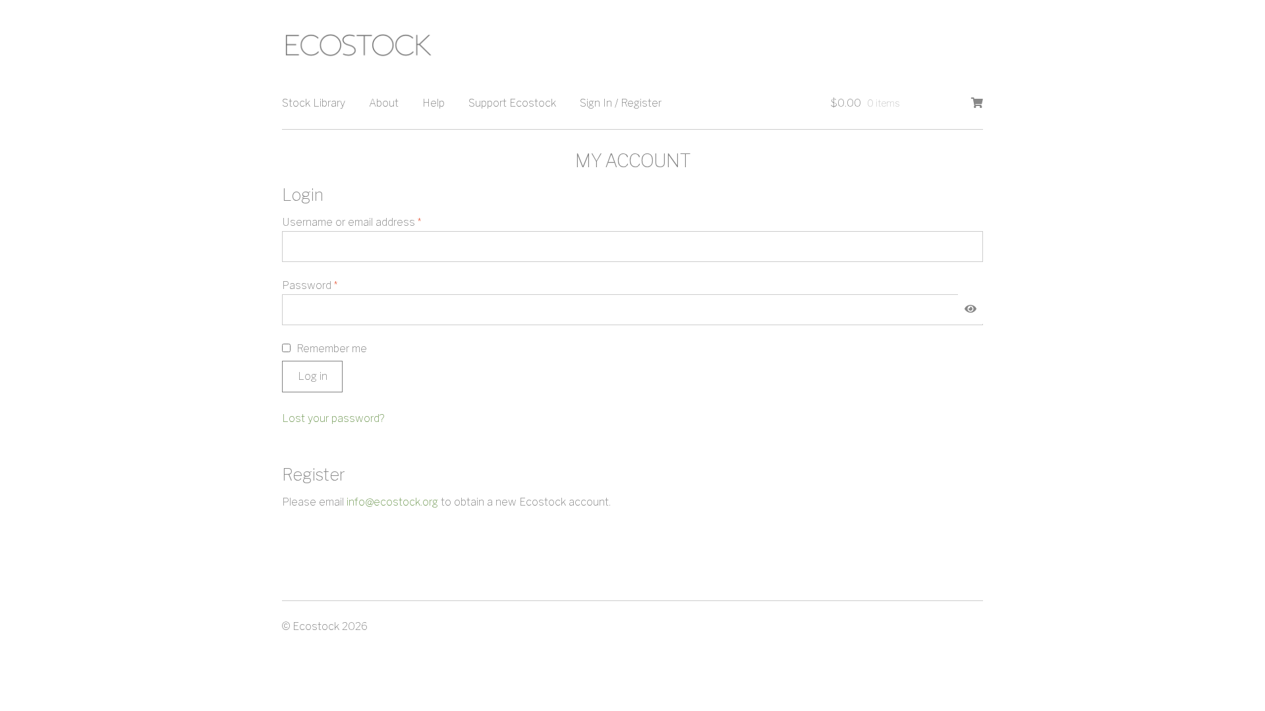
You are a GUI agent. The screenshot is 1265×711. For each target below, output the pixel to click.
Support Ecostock (512, 103)
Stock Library (313, 103)
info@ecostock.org (392, 502)
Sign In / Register (620, 103)
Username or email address (372, 221)
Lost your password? (333, 418)
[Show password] (970, 309)
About (384, 103)
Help (433, 103)
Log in (312, 376)
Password (331, 285)
